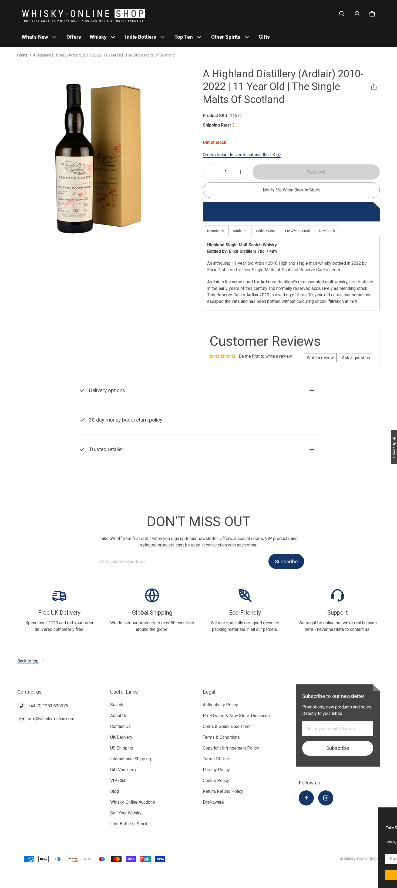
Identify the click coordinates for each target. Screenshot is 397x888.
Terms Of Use (216, 758)
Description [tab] (215, 231)
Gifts (264, 37)
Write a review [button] (320, 357)
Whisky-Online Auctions (132, 802)
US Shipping (121, 748)
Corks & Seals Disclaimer (227, 726)
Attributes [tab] (240, 231)
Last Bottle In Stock (128, 823)
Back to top (28, 661)
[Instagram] (325, 798)
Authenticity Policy (220, 704)
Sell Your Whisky (126, 813)
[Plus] (240, 172)
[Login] (357, 13)
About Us (118, 715)
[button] (341, 13)
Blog (114, 791)
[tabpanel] (291, 273)
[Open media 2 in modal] (97, 159)
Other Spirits (225, 37)
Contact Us (120, 726)
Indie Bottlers (140, 37)
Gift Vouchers (123, 769)
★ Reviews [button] (394, 447)
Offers (73, 37)
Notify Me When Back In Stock (291, 190)
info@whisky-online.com (51, 718)
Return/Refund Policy (223, 791)
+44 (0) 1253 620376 (48, 705)
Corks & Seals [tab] (266, 231)
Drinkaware (213, 802)
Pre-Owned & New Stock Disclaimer (237, 715)
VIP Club (118, 780)
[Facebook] (306, 798)
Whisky (98, 37)
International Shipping (130, 758)
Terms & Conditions (221, 737)
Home (22, 55)
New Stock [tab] (327, 231)
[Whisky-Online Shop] (84, 13)
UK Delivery (121, 737)
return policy (136, 433)
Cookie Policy (216, 780)
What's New (35, 37)
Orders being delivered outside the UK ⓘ (242, 154)
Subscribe (286, 561)
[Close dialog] (392, 812)
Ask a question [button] (356, 357)
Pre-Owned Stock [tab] (298, 231)
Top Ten (183, 37)
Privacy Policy (216, 769)
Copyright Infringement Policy (231, 748)
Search (116, 704)
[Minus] (210, 172)
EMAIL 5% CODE (346, 874)
